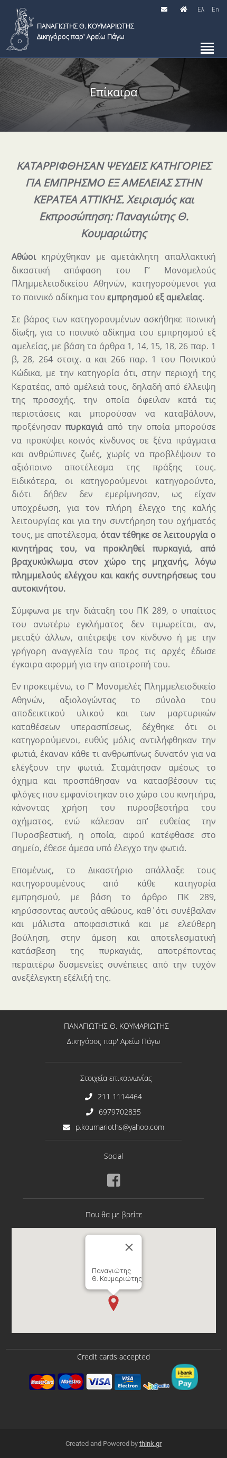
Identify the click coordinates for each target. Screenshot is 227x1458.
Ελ (200, 9)
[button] (113, 1303)
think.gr (150, 1443)
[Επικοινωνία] (165, 9)
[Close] (129, 1247)
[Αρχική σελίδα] (185, 9)
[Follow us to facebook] (113, 1180)
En (215, 9)
